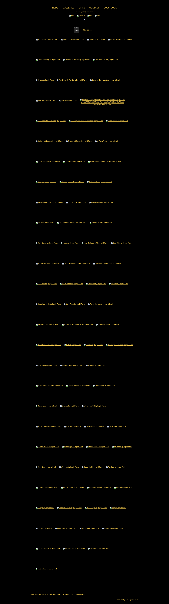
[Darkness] (45, 100)
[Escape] (45, 508)
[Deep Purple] (96, 508)
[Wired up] (69, 467)
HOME (55, 8)
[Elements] (122, 447)
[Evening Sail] (74, 548)
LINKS (82, 8)
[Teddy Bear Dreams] (49, 202)
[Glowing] (116, 426)
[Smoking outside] (48, 426)
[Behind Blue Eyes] (48, 345)
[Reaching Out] (47, 324)
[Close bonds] (47, 487)
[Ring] (118, 508)
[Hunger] (96, 39)
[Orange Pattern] (78, 385)
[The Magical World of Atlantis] (86, 121)
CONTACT (94, 8)
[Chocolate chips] (69, 508)
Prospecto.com (132, 600)
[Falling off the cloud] (49, 385)
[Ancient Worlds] (120, 39)
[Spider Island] (117, 121)
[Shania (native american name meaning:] (77, 324)
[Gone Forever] (72, 39)
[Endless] (69, 406)
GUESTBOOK (110, 8)
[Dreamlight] (72, 447)
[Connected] (112, 528)
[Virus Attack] (65, 528)
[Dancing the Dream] (119, 345)
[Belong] (45, 80)
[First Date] (96, 284)
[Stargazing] (46, 182)
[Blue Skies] (121, 243)
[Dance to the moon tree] (105, 80)
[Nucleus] (93, 345)
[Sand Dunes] (46, 243)
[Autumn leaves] (99, 487)
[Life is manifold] (94, 406)
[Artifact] (45, 222)
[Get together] (104, 385)
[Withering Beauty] (99, 182)
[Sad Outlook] (46, 39)
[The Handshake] (48, 548)
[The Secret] (46, 284)
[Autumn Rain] (101, 222)
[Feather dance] (47, 447)
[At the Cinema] (47, 263)
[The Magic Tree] (72, 182)
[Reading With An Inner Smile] (105, 161)
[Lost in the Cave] (105, 59)
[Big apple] (95, 365)
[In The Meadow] (48, 161)
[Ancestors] (76, 202)
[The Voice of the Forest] (51, 121)
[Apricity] (68, 100)
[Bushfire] (118, 284)
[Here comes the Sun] (76, 263)
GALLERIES (68, 8)
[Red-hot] (123, 487)
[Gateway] (89, 528)
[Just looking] (46, 569)
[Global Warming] (48, 59)
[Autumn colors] (72, 487)
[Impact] (69, 243)
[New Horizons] (71, 284)
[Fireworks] (94, 426)
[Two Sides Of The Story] (72, 80)
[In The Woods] (106, 141)
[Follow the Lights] (100, 304)
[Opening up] (46, 406)
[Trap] (44, 528)
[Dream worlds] (97, 447)
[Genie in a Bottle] (48, 304)
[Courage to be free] (76, 59)
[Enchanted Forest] (79, 141)
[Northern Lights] (101, 202)
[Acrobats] (115, 467)
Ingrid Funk (69, 594)
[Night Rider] (74, 304)
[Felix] (72, 345)
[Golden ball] (92, 467)
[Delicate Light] (71, 365)
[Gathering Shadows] (49, 141)
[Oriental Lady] (107, 324)
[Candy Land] (74, 161)
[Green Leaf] (98, 548)
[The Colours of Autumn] (71, 222)
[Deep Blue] (46, 467)
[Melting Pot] (46, 365)
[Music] (72, 426)
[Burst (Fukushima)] (95, 243)
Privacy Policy (80, 594)
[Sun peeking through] (107, 263)
